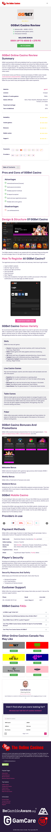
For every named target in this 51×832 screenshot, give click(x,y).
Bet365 (28, 729)
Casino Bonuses (6, 775)
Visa (35, 539)
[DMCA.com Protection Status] (5, 765)
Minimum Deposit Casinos (8, 778)
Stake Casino (5, 788)
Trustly (33, 552)
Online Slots (5, 773)
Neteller (19, 545)
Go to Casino (25, 46)
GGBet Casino (5, 784)
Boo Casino (7, 729)
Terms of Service (6, 801)
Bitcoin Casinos (6, 776)
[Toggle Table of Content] (17, 167)
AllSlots (7, 726)
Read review (13, 650)
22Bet (28, 722)
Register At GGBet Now (25, 321)
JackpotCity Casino (7, 786)
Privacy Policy (5, 799)
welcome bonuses (25, 434)
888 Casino (8, 722)
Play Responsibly (6, 803)
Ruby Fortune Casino (7, 791)
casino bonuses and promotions (11, 77)
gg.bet (46, 89)
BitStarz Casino (6, 789)
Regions (4, 804)
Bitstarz (29, 726)
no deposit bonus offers (13, 434)
